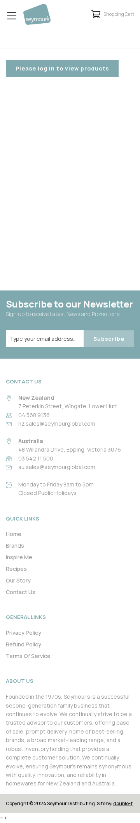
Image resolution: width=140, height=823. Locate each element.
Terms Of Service (28, 656)
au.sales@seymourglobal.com (56, 467)
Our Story (18, 580)
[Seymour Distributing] (37, 14)
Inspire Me (19, 557)
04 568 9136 (34, 415)
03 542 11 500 (35, 458)
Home (13, 534)
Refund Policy (23, 644)
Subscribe (108, 338)
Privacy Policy (23, 632)
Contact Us (20, 592)
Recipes (16, 568)
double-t (123, 803)
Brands (15, 545)
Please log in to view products (62, 68)
